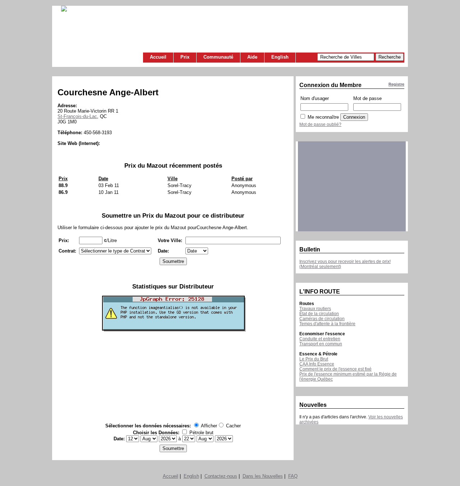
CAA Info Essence (316, 364)
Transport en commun (320, 343)
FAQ (293, 476)
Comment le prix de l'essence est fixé (335, 369)
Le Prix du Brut (313, 359)
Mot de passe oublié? (320, 124)
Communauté (218, 57)
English (280, 57)
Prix (184, 57)
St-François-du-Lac (77, 116)
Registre (396, 84)
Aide (252, 57)
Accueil (158, 57)
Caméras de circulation (322, 318)
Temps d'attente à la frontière (327, 323)
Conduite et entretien (319, 338)
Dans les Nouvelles (263, 476)
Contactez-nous (220, 476)
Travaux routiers (315, 308)
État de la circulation (319, 313)
